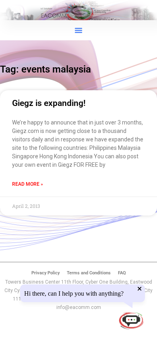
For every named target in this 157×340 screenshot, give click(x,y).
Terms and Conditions (89, 273)
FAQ (122, 273)
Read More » (27, 184)
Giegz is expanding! (49, 103)
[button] (78, 30)
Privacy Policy (45, 273)
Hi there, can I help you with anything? (74, 293)
